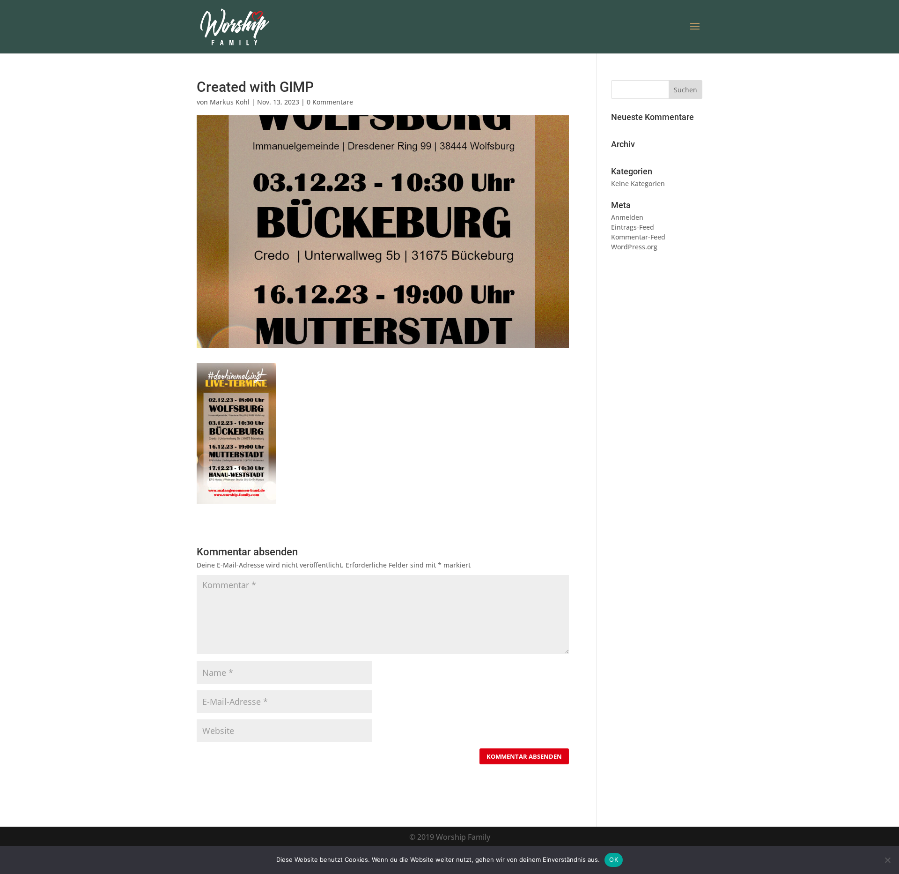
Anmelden (627, 217)
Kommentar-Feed (638, 236)
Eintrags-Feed (632, 227)
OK (613, 859)
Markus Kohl (230, 101)
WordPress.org (634, 246)
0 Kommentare (330, 101)
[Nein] (887, 860)
